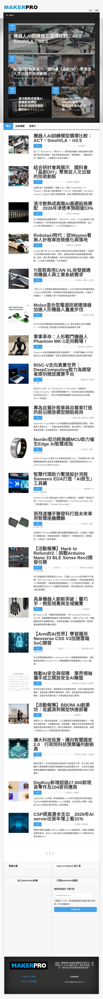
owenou (29, 46)
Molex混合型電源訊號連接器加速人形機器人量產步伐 (63, 307)
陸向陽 (56, 568)
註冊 (96, 10)
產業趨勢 (76, 214)
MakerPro (30, 78)
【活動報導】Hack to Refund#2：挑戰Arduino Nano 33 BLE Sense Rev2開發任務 (63, 555)
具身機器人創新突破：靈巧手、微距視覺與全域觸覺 (61, 601)
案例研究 (69, 245)
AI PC (72, 380)
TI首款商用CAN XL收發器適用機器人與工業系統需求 (62, 272)
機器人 (85, 280)
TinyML (77, 449)
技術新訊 (78, 280)
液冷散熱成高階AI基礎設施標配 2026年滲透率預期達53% (30, 104)
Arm (68, 649)
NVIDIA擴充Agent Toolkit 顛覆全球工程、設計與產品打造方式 (63, 920)
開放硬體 (39, 571)
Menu (11, 15)
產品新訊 (39, 453)
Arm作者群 (58, 649)
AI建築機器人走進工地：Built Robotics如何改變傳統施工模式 (64, 850)
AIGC (80, 489)
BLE (63, 568)
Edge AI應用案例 (40, 864)
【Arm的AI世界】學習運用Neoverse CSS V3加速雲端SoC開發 (61, 638)
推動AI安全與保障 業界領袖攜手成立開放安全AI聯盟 (63, 676)
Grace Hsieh (59, 715)
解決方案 (39, 527)
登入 (90, 10)
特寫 (38, 383)
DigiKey (69, 568)
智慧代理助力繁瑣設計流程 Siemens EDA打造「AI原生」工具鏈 (63, 479)
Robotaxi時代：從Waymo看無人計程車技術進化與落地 (74, 104)
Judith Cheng (60, 380)
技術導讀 (81, 146)
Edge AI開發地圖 (73, 418)
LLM (72, 824)
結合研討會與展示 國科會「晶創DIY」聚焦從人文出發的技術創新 (62, 172)
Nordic (69, 449)
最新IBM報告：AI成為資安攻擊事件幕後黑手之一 (63, 992)
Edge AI (78, 315)
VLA (75, 146)
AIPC (77, 380)
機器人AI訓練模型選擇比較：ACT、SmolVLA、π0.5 (63, 138)
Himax (70, 715)
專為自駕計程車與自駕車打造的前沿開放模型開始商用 (63, 410)
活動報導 (76, 182)
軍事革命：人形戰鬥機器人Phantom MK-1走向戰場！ (61, 339)
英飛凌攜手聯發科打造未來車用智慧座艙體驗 (63, 516)
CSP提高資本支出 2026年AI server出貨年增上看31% (64, 816)
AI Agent (73, 489)
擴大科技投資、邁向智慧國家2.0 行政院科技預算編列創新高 (64, 744)
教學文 (40, 652)
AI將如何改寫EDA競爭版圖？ (63, 885)
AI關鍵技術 (83, 380)
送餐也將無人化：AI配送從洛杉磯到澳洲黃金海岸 (63, 954)
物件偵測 (51, 864)
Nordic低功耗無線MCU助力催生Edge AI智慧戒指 (64, 442)
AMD (76, 609)
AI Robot (69, 146)
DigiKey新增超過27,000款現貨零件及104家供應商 (62, 785)
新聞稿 (69, 182)
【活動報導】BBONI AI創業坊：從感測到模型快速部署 (62, 707)
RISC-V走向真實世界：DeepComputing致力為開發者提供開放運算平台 (62, 370)
